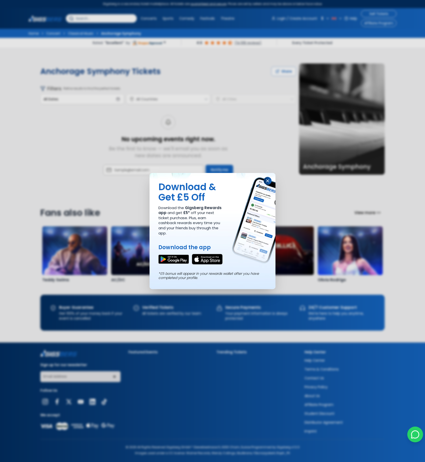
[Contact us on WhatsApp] (415, 434)
